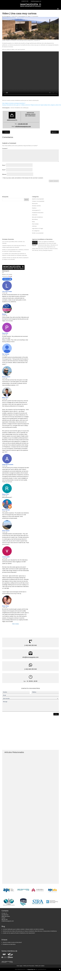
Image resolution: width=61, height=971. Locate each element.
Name (4, 165)
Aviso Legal (19, 965)
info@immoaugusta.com (36, 1)
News (29, 16)
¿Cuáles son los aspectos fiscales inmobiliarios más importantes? (19, 933)
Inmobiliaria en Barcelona (9, 944)
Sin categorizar (36, 230)
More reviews (15, 624)
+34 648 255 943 (24, 1)
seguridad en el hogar (37, 228)
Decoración (35, 203)
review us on (6, 279)
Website (4, 174)
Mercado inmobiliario (37, 217)
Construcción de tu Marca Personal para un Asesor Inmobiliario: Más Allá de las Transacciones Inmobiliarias (30, 931)
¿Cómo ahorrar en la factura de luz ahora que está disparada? (26, 835)
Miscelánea (35, 219)
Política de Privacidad (28, 965)
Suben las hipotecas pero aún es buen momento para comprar (26, 877)
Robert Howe (5, 606)
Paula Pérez (5, 333)
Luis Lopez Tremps (7, 291)
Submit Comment (53, 181)
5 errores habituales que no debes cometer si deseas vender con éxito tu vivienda (23, 929)
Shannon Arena (6, 376)
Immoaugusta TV (22, 16)
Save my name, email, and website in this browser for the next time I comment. (23, 177)
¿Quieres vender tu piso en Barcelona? (12, 942)
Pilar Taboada (5, 354)
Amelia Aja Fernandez (7, 464)
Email (4, 169)
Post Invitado (35, 224)
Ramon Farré (5, 494)
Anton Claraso (6, 530)
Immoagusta (7, 16)
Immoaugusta (5, 271)
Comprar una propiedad (38, 201)
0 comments (35, 16)
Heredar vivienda (36, 205)
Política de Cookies (39, 965)
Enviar (56, 714)
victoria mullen (6, 557)
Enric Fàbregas (6, 509)
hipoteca (34, 208)
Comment (5, 148)
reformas (34, 226)
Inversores (34, 214)
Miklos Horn (5, 397)
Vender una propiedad (37, 233)
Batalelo (4, 314)
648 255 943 (5, 919)
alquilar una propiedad (38, 199)
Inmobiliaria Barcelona (37, 212)
